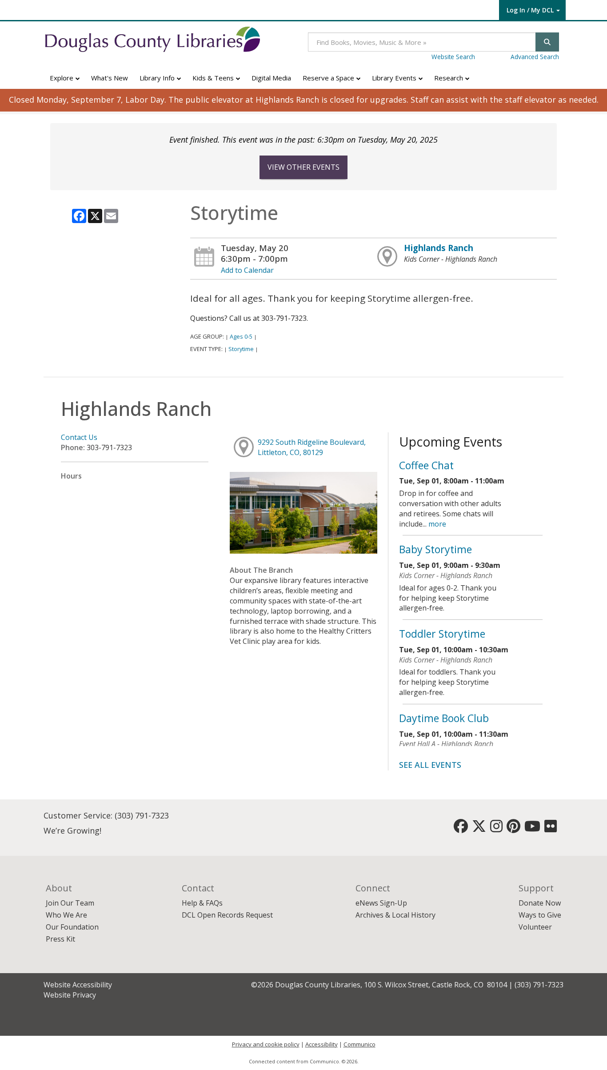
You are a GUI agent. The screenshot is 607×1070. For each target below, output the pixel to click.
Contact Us (79, 437)
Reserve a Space (329, 77)
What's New (109, 77)
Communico (359, 1044)
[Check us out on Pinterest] (513, 829)
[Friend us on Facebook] (461, 829)
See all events (430, 764)
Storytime (241, 349)
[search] (547, 42)
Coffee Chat (426, 465)
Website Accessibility (78, 985)
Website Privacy (70, 995)
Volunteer (535, 927)
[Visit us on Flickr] (550, 829)
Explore (62, 77)
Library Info (158, 77)
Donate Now (540, 903)
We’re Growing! (72, 830)
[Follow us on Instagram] (496, 829)
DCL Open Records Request (227, 915)
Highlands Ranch (438, 247)
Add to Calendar (247, 270)
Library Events (395, 77)
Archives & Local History (395, 915)
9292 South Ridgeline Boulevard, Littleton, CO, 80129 (312, 447)
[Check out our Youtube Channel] (532, 829)
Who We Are (66, 915)
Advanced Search (535, 56)
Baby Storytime (435, 549)
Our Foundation (72, 927)
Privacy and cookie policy (266, 1044)
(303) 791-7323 (142, 815)
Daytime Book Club (444, 718)
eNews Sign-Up (381, 903)
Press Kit (60, 939)
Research (449, 77)
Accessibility (321, 1044)
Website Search (453, 56)
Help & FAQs (202, 903)
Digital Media (271, 77)
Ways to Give (540, 915)
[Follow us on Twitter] (479, 829)
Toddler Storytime (442, 634)
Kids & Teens (214, 77)
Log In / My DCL (530, 10)
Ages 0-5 (241, 336)
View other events (303, 167)
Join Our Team (70, 903)
